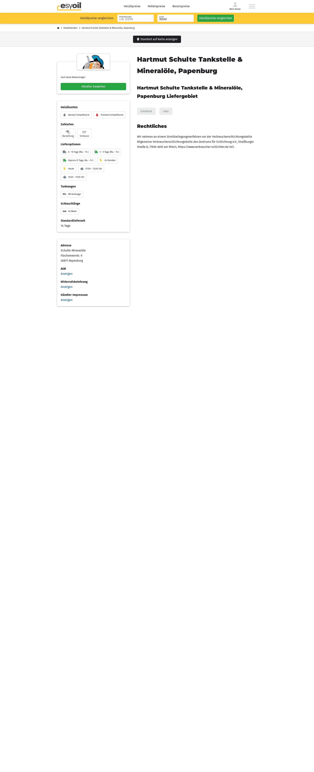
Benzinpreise (181, 6)
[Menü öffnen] (252, 6)
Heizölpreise (132, 6)
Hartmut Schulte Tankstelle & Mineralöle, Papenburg (108, 28)
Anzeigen (67, 273)
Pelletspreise (156, 6)
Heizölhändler (70, 28)
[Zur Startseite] (69, 6)
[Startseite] (58, 28)
